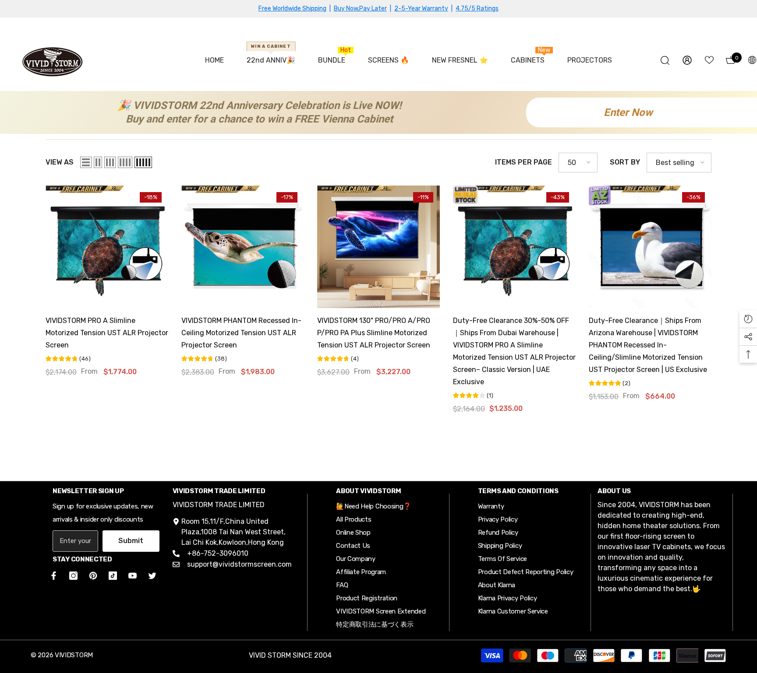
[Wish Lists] (709, 60)
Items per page (523, 162)
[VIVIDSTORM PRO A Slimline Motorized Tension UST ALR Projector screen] (107, 247)
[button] (86, 162)
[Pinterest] (93, 575)
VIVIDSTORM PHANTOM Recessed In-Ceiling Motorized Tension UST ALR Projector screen (241, 332)
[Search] (665, 60)
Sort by (625, 162)
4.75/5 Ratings (477, 8)
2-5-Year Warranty (421, 8)
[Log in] (687, 60)
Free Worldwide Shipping (292, 8)
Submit (130, 540)
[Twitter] (152, 575)
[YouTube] (132, 575)
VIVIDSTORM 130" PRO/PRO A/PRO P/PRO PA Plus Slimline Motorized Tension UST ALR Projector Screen (373, 332)
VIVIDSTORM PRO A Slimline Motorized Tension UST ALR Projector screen (107, 332)
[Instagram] (73, 575)
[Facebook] (52, 575)
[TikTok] (113, 575)
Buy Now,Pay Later (360, 8)
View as (60, 162)
